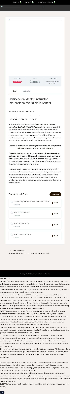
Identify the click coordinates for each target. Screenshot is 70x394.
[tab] (14, 91)
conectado (27, 253)
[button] (43, 7)
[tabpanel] (35, 142)
